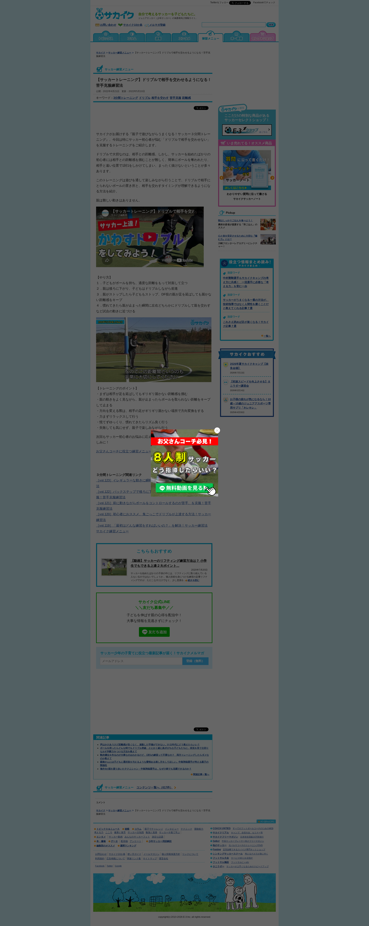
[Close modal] (217, 430)
